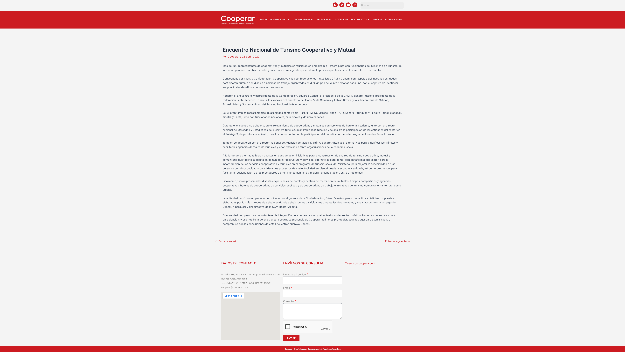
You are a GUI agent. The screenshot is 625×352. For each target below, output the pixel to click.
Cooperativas (302, 19)
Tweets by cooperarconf (360, 263)
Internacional (394, 19)
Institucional (278, 19)
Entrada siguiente (397, 241)
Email (287, 287)
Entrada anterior (226, 241)
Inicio (263, 19)
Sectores (322, 19)
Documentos (359, 19)
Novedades (341, 19)
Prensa (377, 19)
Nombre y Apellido (294, 274)
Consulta (288, 301)
